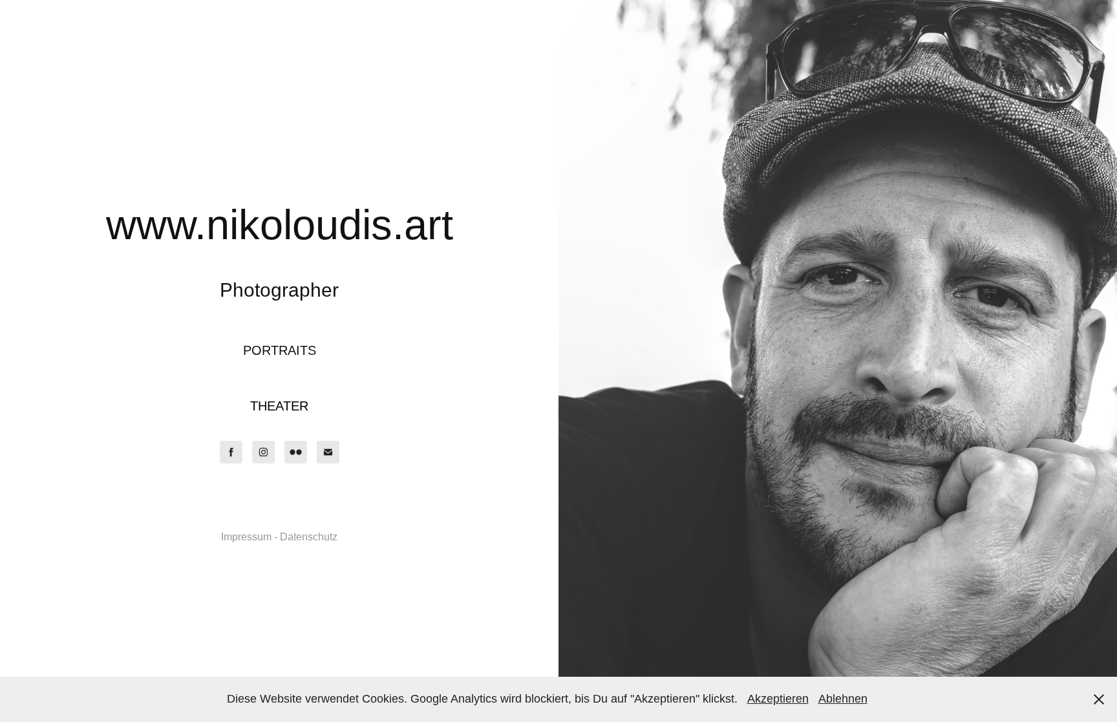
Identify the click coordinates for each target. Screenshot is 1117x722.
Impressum (246, 536)
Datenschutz (308, 536)
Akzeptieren (778, 698)
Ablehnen (842, 698)
